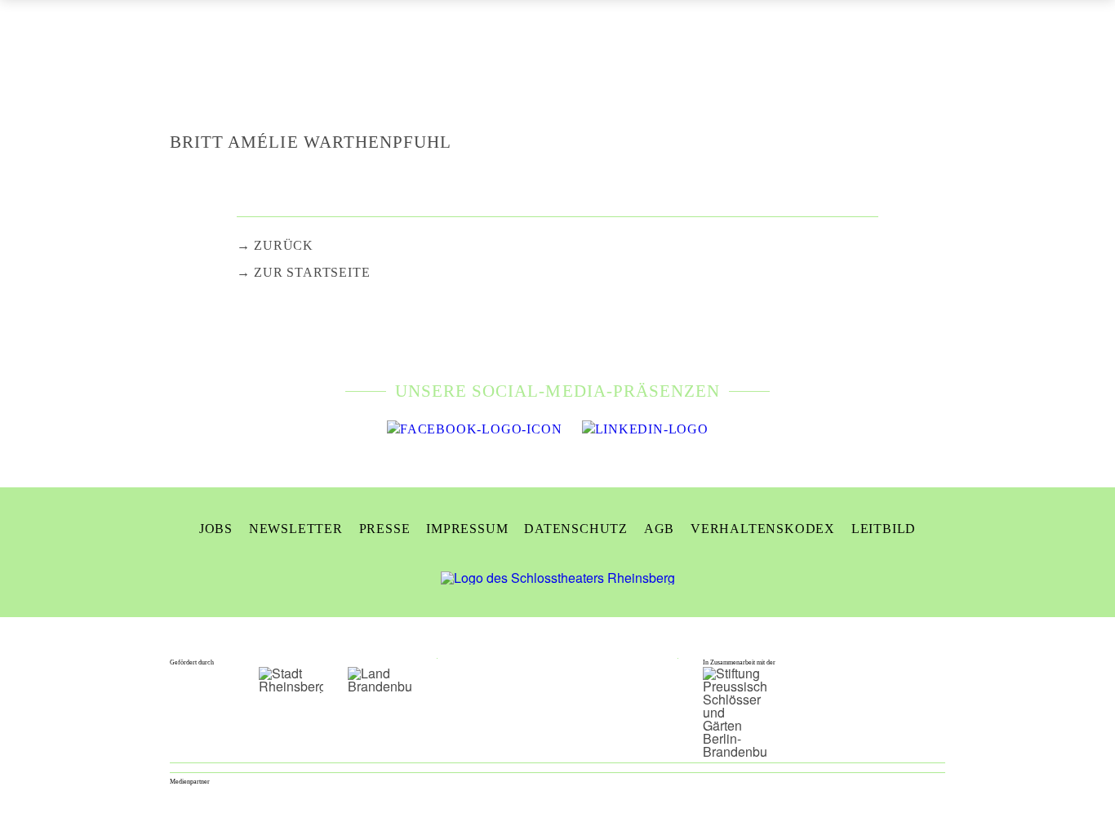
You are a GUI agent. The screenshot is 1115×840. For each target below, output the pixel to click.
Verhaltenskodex (763, 529)
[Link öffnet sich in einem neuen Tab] (474, 429)
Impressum (467, 529)
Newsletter (296, 529)
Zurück (283, 245)
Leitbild (883, 529)
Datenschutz (576, 529)
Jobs (216, 529)
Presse (385, 529)
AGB (659, 529)
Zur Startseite (312, 272)
